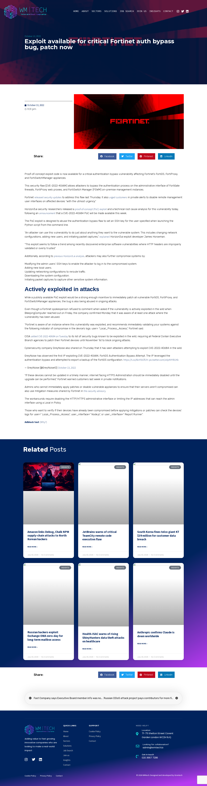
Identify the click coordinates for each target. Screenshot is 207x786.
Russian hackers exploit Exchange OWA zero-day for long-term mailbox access (45, 636)
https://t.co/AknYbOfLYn (135, 359)
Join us (141, 11)
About (85, 11)
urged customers (118, 197)
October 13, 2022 (67, 367)
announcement (47, 213)
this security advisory (95, 391)
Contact (168, 11)
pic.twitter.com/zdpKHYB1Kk (164, 359)
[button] (107, 156)
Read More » (32, 547)
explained (105, 236)
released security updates (48, 197)
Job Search (127, 11)
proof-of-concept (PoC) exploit (91, 209)
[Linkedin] (187, 11)
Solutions (110, 11)
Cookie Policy (95, 731)
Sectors (96, 11)
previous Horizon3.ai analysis (69, 256)
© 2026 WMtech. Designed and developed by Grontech (159, 775)
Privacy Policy (95, 736)
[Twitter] (183, 11)
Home (76, 11)
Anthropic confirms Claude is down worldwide (155, 634)
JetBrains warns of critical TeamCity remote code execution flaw (99, 535)
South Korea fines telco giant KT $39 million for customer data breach (158, 535)
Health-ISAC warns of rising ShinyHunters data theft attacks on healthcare (103, 637)
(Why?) (43, 422)
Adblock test (32, 422)
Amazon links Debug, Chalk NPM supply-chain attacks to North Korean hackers (48, 535)
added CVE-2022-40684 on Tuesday (49, 336)
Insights (155, 11)
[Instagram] (178, 11)
